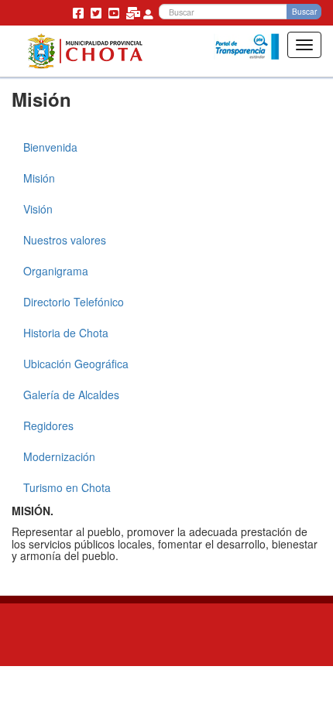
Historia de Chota (65, 332)
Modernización (59, 456)
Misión (39, 178)
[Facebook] (80, 12)
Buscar (304, 11)
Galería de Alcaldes (71, 394)
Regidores (48, 425)
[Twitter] (98, 12)
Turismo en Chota (67, 487)
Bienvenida (50, 147)
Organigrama (55, 270)
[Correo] (134, 12)
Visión (38, 209)
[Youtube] (115, 12)
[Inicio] (85, 51)
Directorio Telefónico (73, 301)
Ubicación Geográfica (76, 363)
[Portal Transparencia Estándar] (247, 46)
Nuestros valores (64, 240)
